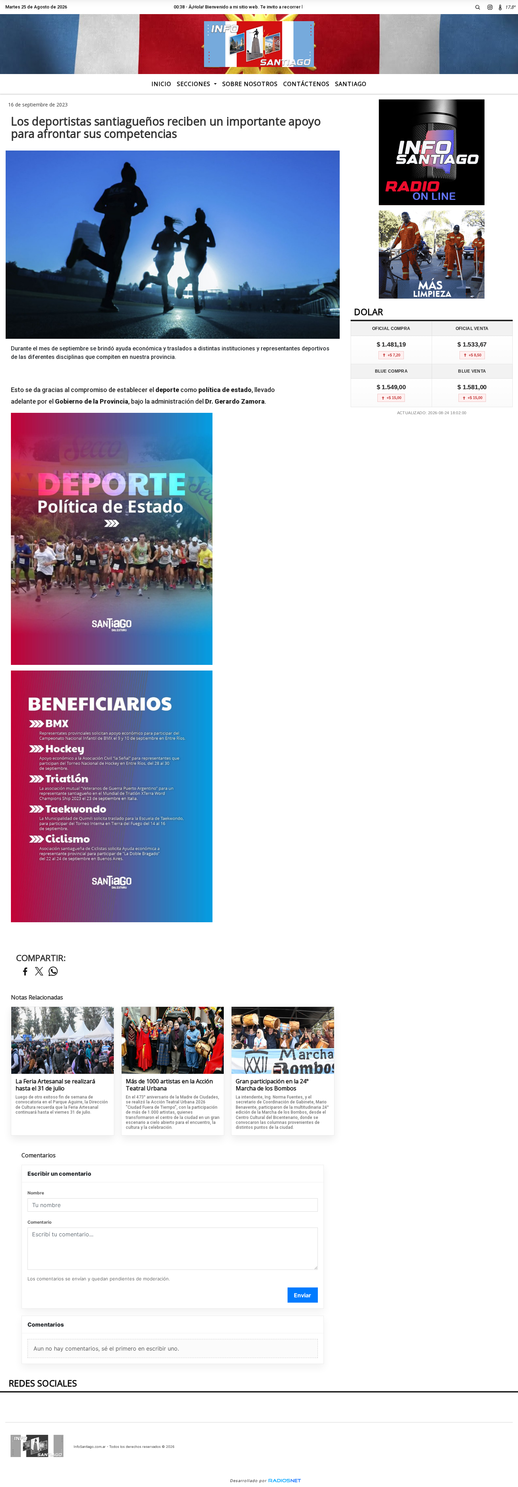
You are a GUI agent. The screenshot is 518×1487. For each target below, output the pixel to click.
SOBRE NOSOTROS (250, 84)
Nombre (35, 1192)
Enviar (302, 1295)
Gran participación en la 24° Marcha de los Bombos (272, 1085)
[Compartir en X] (39, 972)
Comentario (39, 1222)
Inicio (161, 84)
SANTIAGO (350, 84)
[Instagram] (490, 7)
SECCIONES (194, 84)
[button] (477, 7)
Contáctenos (306, 84)
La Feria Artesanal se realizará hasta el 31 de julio (55, 1085)
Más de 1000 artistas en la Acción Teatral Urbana (169, 1085)
